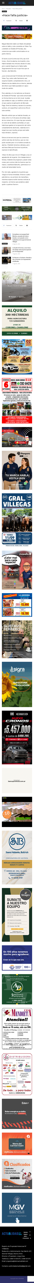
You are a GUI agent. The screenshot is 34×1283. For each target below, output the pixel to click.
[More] (27, 21)
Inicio (3, 8)
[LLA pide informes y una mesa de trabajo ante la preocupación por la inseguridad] (6, 250)
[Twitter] (30, 1238)
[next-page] (6, 267)
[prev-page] (3, 267)
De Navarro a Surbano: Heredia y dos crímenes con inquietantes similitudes (22, 259)
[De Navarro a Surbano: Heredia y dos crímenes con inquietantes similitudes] (6, 260)
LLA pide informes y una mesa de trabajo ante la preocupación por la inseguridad (21, 249)
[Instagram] (30, 1235)
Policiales (8, 8)
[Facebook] (30, 1232)
